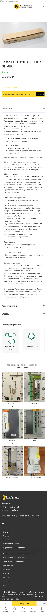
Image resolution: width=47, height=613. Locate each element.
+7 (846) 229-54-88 (10, 507)
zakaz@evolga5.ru (10, 510)
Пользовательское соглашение (15, 558)
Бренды (6, 577)
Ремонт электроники (11, 544)
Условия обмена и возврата (13, 562)
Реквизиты (7, 569)
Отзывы (6, 573)
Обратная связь (9, 565)
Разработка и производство (14, 547)
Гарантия (6, 581)
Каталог (6, 532)
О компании (7, 536)
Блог (4, 585)
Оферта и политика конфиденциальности (19, 554)
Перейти (40, 94)
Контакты (6, 540)
